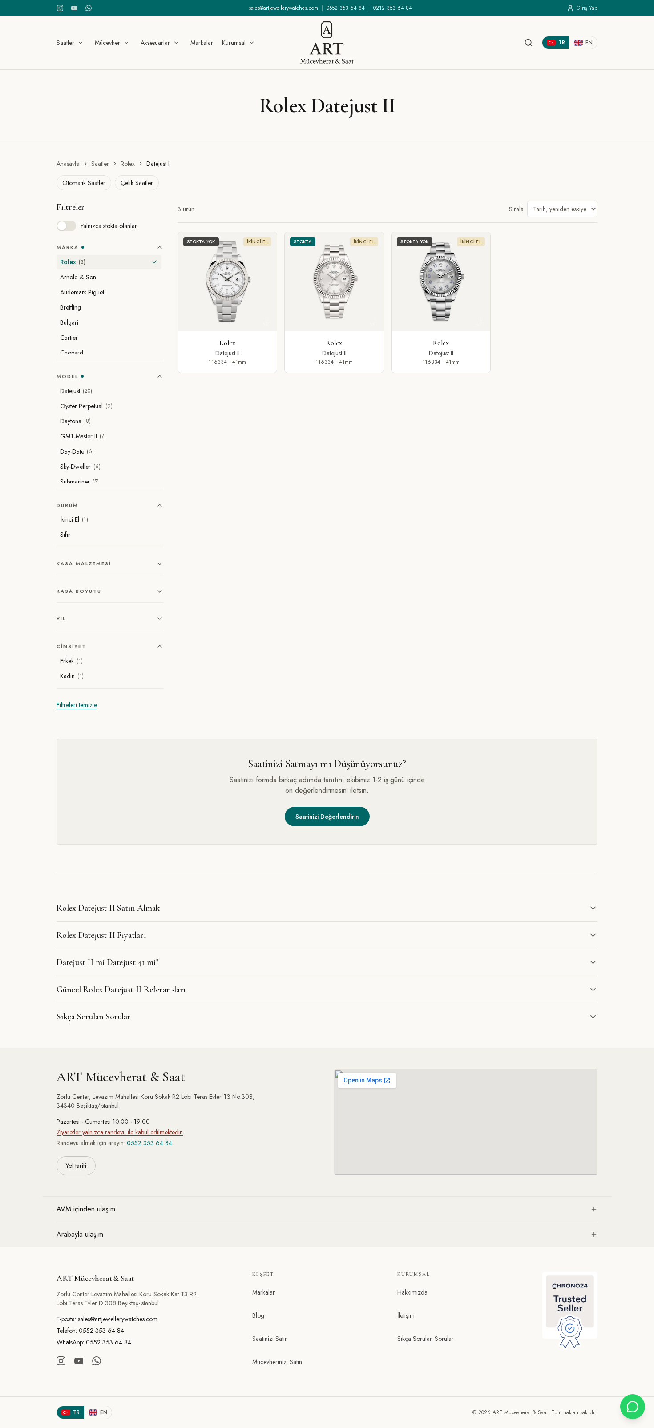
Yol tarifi (76, 1165)
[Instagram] (60, 8)
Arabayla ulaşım (80, 1234)
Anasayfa (68, 163)
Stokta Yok (201, 241)
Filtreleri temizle (77, 704)
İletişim (406, 1315)
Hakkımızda (412, 1292)
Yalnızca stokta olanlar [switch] (109, 225)
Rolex (128, 163)
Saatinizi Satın (270, 1338)
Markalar (201, 42)
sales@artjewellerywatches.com (283, 8)
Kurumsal (234, 42)
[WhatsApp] (88, 8)
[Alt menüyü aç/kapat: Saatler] (80, 42)
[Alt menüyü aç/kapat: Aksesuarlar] (176, 42)
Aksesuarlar (155, 42)
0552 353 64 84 (346, 8)
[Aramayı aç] (528, 42)
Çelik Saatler (137, 182)
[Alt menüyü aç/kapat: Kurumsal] (251, 42)
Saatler (65, 42)
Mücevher (107, 42)
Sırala (516, 209)
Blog (258, 1315)
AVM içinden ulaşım (86, 1209)
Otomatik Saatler (83, 182)
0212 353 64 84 (392, 8)
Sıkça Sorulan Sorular (425, 1338)
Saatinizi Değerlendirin (327, 816)
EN (589, 43)
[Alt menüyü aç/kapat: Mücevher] (126, 42)
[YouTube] (74, 8)
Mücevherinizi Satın (277, 1361)
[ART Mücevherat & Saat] (327, 42)
